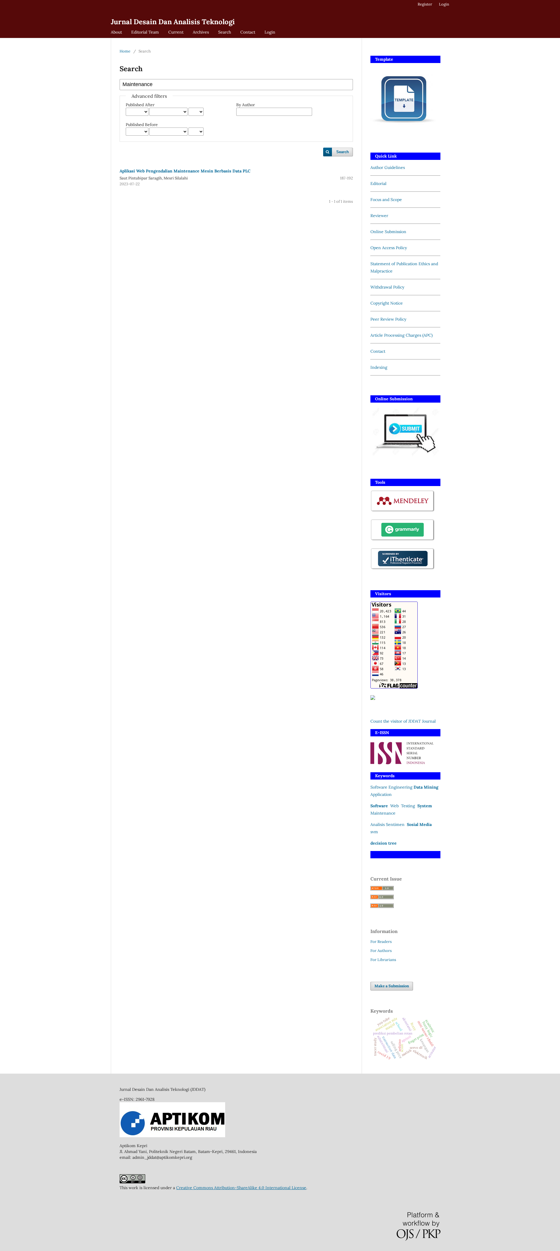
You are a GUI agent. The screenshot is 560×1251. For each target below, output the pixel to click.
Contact (247, 32)
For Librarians (383, 959)
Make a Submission (391, 985)
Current (175, 32)
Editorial (378, 183)
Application (381, 794)
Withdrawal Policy (387, 287)
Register (425, 4)
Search (224, 32)
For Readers (381, 941)
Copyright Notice (386, 303)
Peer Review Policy (388, 319)
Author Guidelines (387, 167)
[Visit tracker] (372, 698)
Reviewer (379, 215)
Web (394, 805)
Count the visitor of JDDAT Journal (403, 721)
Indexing (378, 367)
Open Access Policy (388, 247)
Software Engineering (391, 787)
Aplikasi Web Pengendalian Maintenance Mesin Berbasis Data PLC (185, 171)
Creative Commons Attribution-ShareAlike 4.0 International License (241, 1187)
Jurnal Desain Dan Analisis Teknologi (173, 21)
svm (374, 831)
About (116, 32)
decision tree (383, 843)
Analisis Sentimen (387, 824)
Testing (408, 805)
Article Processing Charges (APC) (401, 335)
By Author (245, 104)
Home (125, 51)
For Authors (381, 950)
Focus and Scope (386, 199)
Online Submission (388, 231)
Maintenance (383, 813)
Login (270, 32)
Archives (201, 32)
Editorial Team (145, 32)
